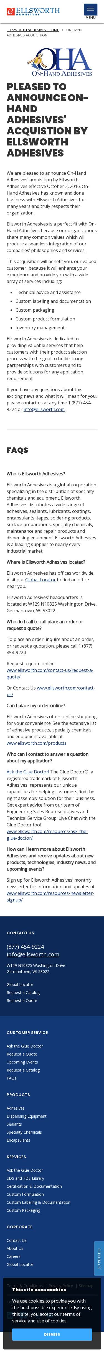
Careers (14, 1256)
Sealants (14, 1124)
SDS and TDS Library (25, 1178)
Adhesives (16, 1108)
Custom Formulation (25, 1194)
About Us (15, 1248)
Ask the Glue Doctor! (28, 772)
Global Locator (40, 580)
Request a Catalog (23, 1070)
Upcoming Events (22, 1062)
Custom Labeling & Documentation (38, 1202)
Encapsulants (18, 1140)
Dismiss (52, 1334)
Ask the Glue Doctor (25, 1046)
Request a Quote (22, 1054)
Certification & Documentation (34, 1186)
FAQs (11, 1078)
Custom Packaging (23, 1210)
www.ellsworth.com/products (37, 743)
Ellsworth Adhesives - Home (33, 30)
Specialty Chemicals (24, 1132)
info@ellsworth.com (44, 409)
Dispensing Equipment (27, 1116)
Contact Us (17, 1240)
